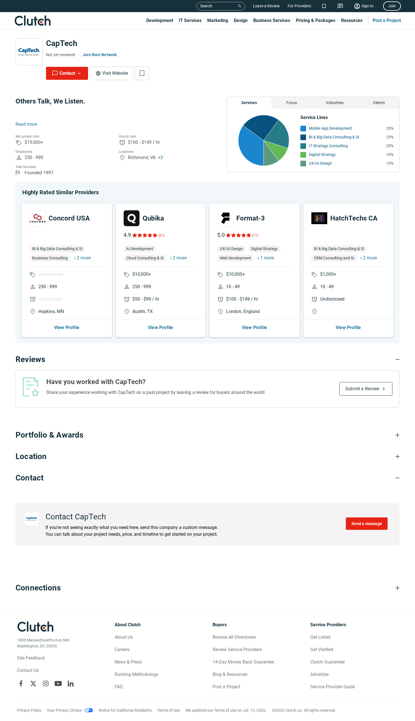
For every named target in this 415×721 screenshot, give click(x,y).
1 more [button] (267, 258)
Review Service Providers (237, 649)
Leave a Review (266, 6)
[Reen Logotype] (37, 218)
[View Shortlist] (324, 6)
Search (206, 6)
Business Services (271, 20)
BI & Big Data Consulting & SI (334, 137)
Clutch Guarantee (327, 662)
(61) (161, 235)
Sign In (368, 6)
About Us (124, 637)
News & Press (128, 662)
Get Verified (321, 649)
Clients (379, 102)
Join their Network (100, 54)
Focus (291, 102)
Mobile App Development (330, 128)
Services (249, 102)
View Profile (66, 327)
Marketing (217, 20)
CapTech (61, 43)
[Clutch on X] (33, 683)
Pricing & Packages (315, 20)
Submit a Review (362, 388)
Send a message (366, 523)
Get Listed (320, 637)
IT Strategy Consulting (328, 146)
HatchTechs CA (353, 218)
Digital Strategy (322, 154)
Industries (335, 102)
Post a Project (387, 20)
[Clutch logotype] (32, 21)
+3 (160, 157)
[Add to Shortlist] (142, 73)
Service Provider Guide (332, 686)
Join (392, 6)
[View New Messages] (340, 6)
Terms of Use (168, 710)
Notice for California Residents (125, 710)
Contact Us (28, 670)
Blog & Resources (230, 674)
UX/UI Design (320, 163)
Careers (122, 649)
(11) (255, 235)
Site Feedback (31, 658)
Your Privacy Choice (64, 710)
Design (241, 20)
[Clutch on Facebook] (21, 683)
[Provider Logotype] (29, 51)
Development (159, 20)
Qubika (153, 218)
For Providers (299, 6)
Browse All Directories (234, 637)
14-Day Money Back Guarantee (243, 662)
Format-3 (250, 218)
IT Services (190, 20)
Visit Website (115, 73)
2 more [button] (84, 258)
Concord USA (69, 218)
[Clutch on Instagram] (46, 683)
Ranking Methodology (136, 674)
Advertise (319, 674)
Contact (67, 73)
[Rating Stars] (144, 235)
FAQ (119, 686)
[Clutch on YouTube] (58, 683)
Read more (26, 124)
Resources (351, 20)
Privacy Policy (29, 710)
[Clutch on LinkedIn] (71, 683)
